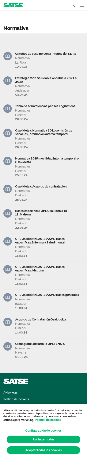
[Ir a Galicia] (13, 5)
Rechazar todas (43, 439)
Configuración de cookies (43, 430)
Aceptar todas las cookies (43, 450)
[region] (43, 432)
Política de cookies (48, 419)
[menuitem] (10, 392)
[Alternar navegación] (81, 5)
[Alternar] (73, 5)
